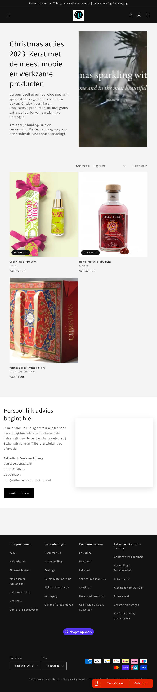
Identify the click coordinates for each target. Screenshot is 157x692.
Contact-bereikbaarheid (129, 556)
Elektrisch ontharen (56, 587)
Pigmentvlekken (19, 570)
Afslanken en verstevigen (18, 581)
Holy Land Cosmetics (92, 596)
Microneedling (53, 561)
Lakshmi (84, 570)
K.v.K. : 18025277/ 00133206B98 (124, 616)
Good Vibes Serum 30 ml (23, 261)
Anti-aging (50, 596)
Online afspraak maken (58, 604)
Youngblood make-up (92, 578)
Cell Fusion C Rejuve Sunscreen (91, 607)
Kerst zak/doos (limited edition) (27, 367)
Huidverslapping (20, 592)
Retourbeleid (122, 579)
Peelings (49, 570)
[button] (8, 15)
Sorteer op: (83, 166)
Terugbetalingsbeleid (74, 679)
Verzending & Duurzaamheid (123, 568)
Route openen (18, 493)
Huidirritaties (18, 561)
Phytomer (85, 561)
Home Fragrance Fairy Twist (95, 261)
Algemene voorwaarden (129, 587)
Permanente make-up (57, 578)
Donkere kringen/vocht (24, 609)
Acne (13, 552)
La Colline (85, 552)
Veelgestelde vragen (126, 605)
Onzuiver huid (53, 552)
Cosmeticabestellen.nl (48, 679)
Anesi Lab (85, 587)
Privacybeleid (122, 596)
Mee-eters (16, 600)
